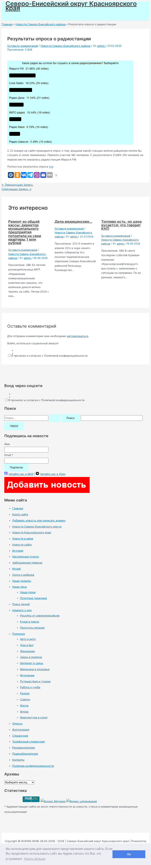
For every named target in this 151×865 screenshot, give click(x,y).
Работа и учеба (30, 687)
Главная (17, 508)
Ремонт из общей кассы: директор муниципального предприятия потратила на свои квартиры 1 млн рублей (24, 232)
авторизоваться (77, 336)
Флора (24, 711)
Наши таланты (21, 580)
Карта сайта (20, 514)
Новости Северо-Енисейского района (65, 45)
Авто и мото (28, 639)
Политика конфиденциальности (33, 765)
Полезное (18, 633)
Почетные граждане (33, 598)
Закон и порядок (31, 657)
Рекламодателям (23, 747)
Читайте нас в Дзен (52, 474)
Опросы (17, 723)
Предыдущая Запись (17, 184)
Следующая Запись (16, 189)
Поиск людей (21, 604)
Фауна (24, 705)
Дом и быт (27, 645)
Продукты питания (32, 627)
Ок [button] (129, 854)
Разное (24, 693)
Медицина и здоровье (35, 669)
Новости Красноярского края (31, 532)
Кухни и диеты (29, 621)
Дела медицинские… (73, 221)
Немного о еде (22, 610)
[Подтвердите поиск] (54, 418)
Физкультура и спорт (34, 717)
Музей (16, 568)
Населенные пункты (25, 556)
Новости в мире (22, 538)
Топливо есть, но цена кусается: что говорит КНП (121, 225)
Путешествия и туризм (35, 681)
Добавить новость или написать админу (39, 520)
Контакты (18, 759)
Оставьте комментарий (22, 45)
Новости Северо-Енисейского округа (37, 526)
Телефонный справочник (28, 741)
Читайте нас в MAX (20, 474)
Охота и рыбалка (23, 574)
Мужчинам (27, 675)
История (17, 550)
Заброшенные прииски (27, 562)
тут (51, 166)
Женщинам (27, 651)
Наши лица (19, 586)
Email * (8, 455)
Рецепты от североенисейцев (40, 615)
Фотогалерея (20, 729)
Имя (7, 444)
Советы (25, 699)
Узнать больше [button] (34, 858)
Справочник (20, 735)
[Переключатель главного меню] (15, 15)
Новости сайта (22, 544)
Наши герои (28, 592)
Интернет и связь (31, 663)
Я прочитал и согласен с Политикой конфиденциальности (49, 355)
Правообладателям (25, 753)
